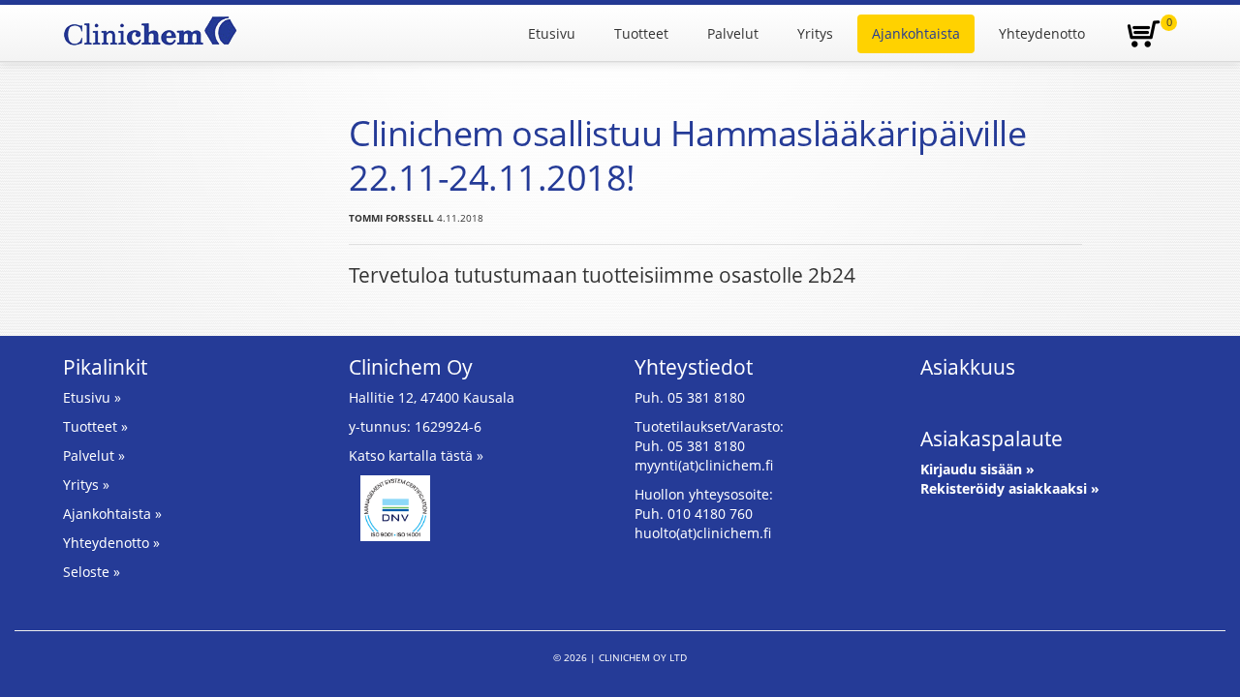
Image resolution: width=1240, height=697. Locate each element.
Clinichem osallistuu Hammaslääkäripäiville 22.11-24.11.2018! (687, 155)
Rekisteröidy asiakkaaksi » (1010, 488)
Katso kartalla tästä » (416, 455)
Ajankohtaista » (112, 513)
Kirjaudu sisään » (977, 469)
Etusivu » (92, 397)
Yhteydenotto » (111, 542)
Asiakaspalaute (991, 438)
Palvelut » (94, 455)
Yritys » (86, 484)
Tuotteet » (95, 426)
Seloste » (91, 571)
